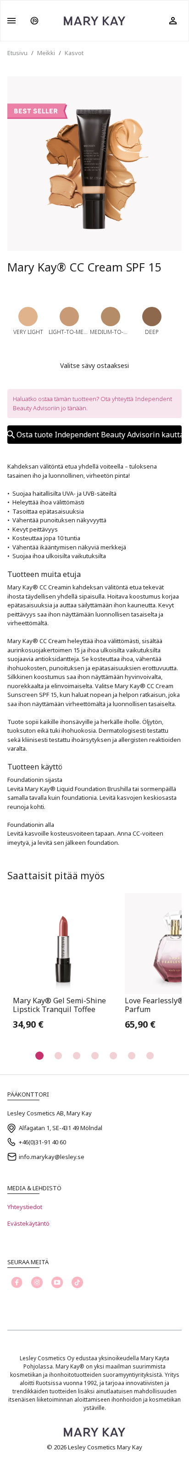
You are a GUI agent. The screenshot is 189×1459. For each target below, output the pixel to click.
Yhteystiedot (24, 1207)
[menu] (11, 20)
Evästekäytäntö (28, 1223)
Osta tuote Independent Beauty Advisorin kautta (99, 435)
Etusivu (17, 53)
